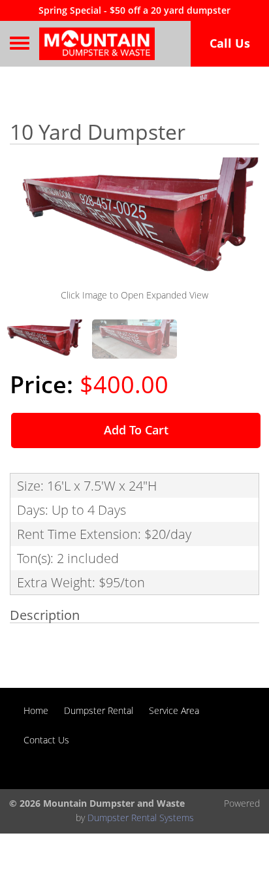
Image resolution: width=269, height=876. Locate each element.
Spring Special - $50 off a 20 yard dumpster (134, 10)
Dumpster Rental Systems (140, 817)
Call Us (230, 43)
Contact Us (46, 740)
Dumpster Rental (98, 710)
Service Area (174, 710)
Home (36, 710)
